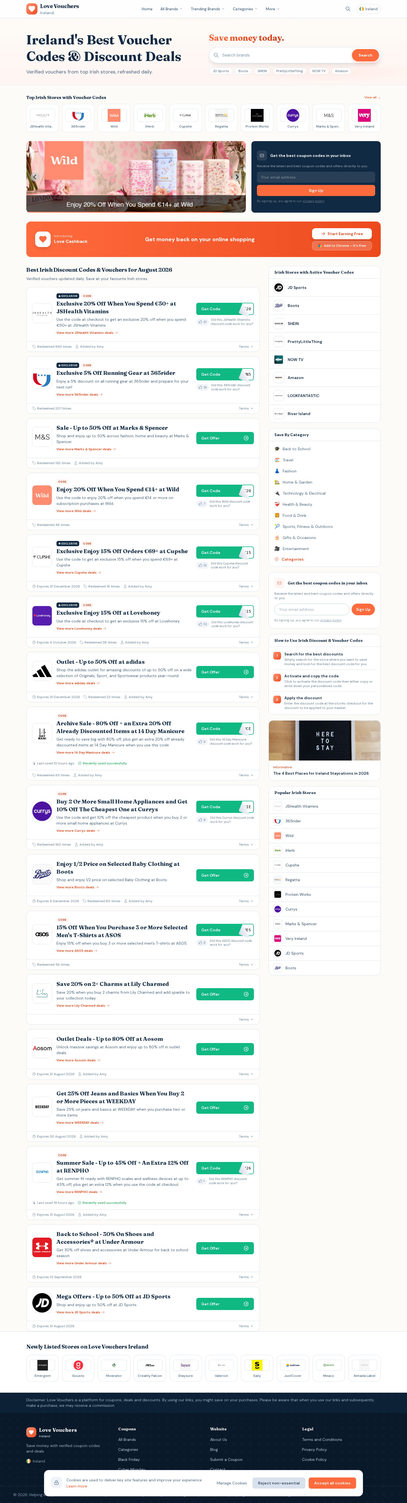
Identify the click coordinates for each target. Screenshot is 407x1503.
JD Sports (221, 71)
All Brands (169, 8)
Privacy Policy (314, 1449)
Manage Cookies (232, 1483)
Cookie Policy (314, 1459)
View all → (372, 97)
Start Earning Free (345, 233)
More (270, 8)
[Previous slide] (35, 176)
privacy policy (313, 201)
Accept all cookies (332, 1483)
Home (147, 8)
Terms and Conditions (322, 1439)
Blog (214, 1449)
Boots (243, 71)
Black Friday (129, 1459)
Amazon (341, 71)
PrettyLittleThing (289, 71)
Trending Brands (205, 8)
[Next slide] (237, 176)
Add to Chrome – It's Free (345, 245)
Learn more (76, 1486)
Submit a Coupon (226, 1459)
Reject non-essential (279, 1483)
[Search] (348, 9)
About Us (218, 1439)
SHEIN (262, 71)
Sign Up (316, 190)
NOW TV (319, 71)
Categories (243, 8)
